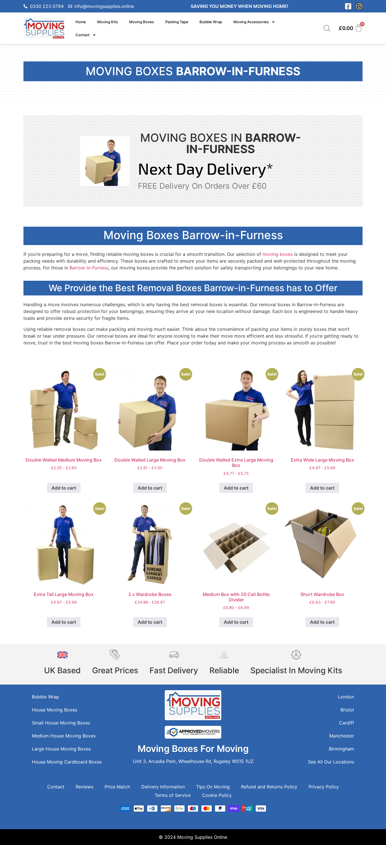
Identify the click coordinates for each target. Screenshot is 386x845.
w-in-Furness (95, 268)
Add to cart (63, 488)
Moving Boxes (141, 22)
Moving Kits (107, 22)
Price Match (117, 787)
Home (80, 22)
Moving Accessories (251, 22)
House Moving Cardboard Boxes (67, 762)
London (346, 697)
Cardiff (346, 723)
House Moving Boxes (54, 710)
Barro (75, 268)
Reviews (84, 787)
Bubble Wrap (210, 22)
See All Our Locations (331, 762)
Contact (82, 35)
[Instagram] (359, 6)
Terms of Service (173, 795)
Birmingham (341, 749)
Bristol (347, 710)
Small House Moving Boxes (61, 723)
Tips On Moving (213, 787)
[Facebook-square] (348, 6)
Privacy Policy (324, 787)
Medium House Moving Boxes (64, 736)
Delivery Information (163, 787)
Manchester (341, 736)
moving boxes (278, 254)
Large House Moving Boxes (61, 749)
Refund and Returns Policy (269, 787)
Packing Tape (176, 22)
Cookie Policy (217, 795)
